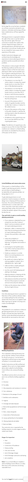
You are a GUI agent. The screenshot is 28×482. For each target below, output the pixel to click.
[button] (26, 2)
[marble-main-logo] (3, 2)
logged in (10, 479)
